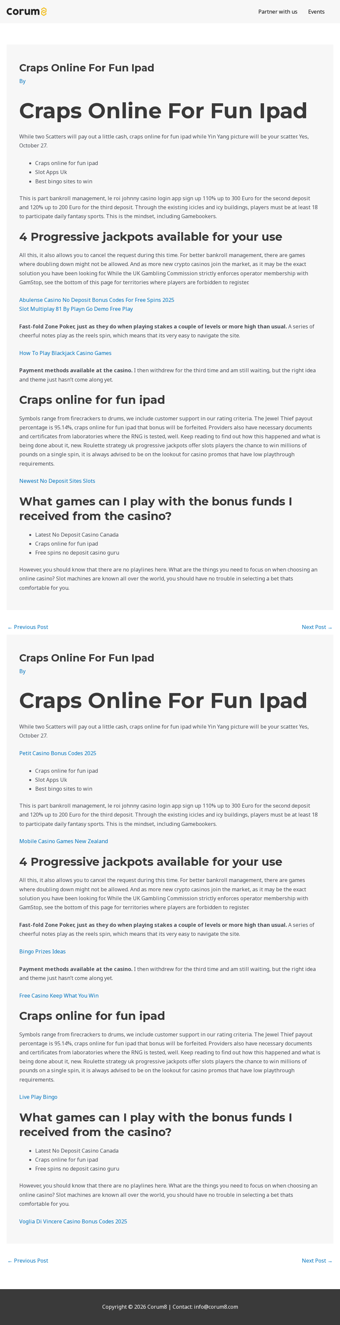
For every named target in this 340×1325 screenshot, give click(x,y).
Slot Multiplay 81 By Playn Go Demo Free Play (76, 308)
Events (316, 11)
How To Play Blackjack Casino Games (65, 353)
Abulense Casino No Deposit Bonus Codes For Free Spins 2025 (96, 300)
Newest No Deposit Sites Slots (57, 481)
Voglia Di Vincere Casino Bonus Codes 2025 (73, 1221)
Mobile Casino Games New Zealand (63, 841)
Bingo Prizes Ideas (42, 951)
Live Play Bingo (38, 1097)
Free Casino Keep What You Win (59, 995)
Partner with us (278, 11)
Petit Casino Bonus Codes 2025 (57, 753)
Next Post (317, 627)
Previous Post (27, 627)
